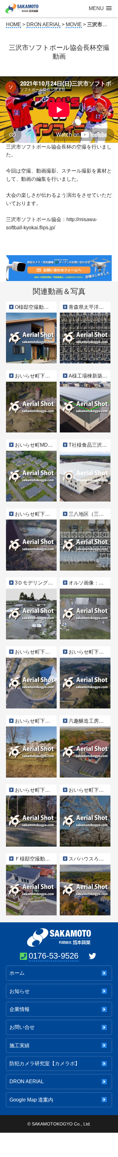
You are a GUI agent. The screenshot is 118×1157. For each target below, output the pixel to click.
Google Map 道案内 (31, 1099)
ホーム (17, 973)
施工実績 (19, 1045)
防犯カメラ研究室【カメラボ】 (44, 1063)
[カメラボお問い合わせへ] (59, 277)
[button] (100, 8)
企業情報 (19, 1009)
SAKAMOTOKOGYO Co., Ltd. (61, 1123)
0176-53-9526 (53, 955)
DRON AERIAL (26, 1081)
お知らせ (19, 991)
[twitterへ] (92, 956)
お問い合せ (22, 1027)
